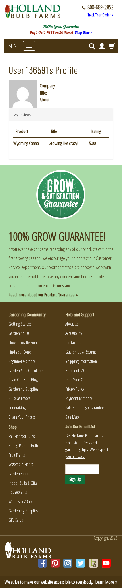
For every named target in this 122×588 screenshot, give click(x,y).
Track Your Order (77, 380)
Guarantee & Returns (80, 352)
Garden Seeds (19, 474)
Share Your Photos (22, 417)
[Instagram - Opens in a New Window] (67, 563)
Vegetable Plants (21, 464)
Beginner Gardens (22, 361)
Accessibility (73, 333)
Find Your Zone (20, 352)
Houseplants (18, 492)
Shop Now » (83, 32)
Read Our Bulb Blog (23, 380)
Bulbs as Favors (19, 398)
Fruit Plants (17, 455)
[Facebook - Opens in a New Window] (42, 563)
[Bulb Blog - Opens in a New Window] (93, 563)
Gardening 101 (19, 333)
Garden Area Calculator (26, 370)
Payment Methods (78, 398)
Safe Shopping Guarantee (84, 408)
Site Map (72, 417)
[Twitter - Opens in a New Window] (80, 563)
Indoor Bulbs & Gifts (23, 483)
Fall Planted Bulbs (22, 436)
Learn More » (106, 582)
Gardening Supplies (23, 389)
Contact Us (73, 342)
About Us (71, 324)
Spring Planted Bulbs (24, 445)
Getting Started (20, 324)
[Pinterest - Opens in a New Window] (55, 563)
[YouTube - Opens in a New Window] (106, 563)
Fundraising (17, 408)
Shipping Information (81, 361)
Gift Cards (16, 520)
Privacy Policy (74, 389)
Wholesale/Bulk (20, 501)
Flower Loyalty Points (24, 342)
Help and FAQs (76, 370)
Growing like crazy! (63, 143)
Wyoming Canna (26, 143)
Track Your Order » (100, 15)
